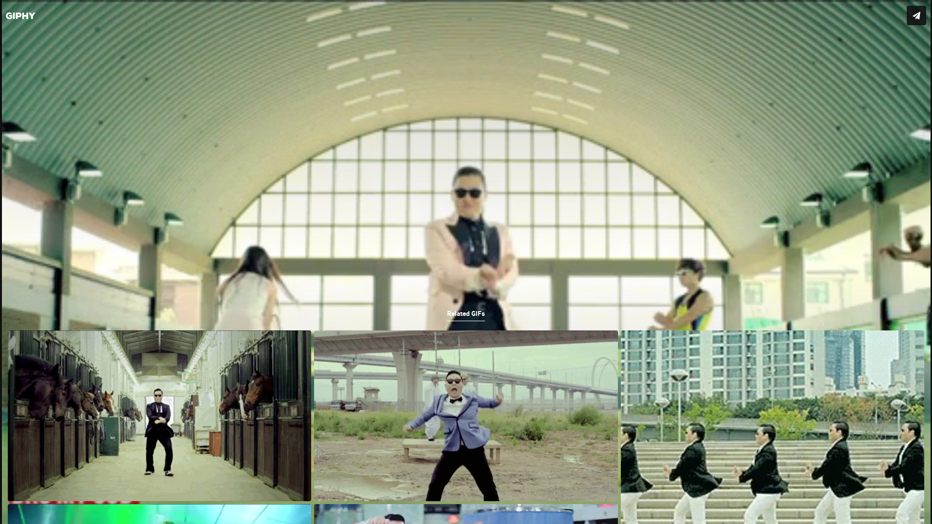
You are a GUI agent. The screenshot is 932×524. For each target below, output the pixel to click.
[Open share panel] (916, 15)
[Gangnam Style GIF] (466, 262)
